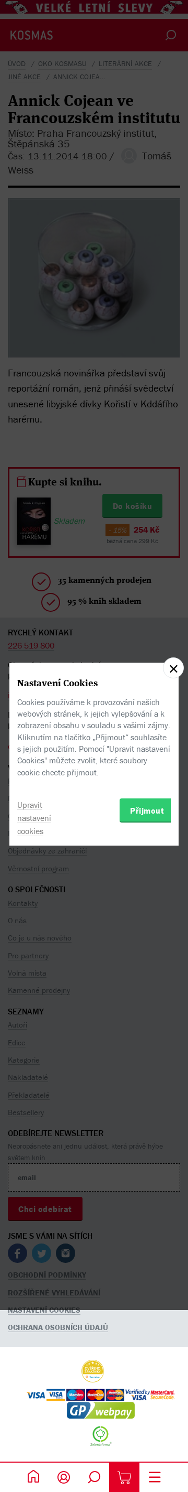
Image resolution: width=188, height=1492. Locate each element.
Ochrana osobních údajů (58, 1327)
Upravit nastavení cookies (34, 817)
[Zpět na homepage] (33, 1477)
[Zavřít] (173, 667)
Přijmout (147, 810)
